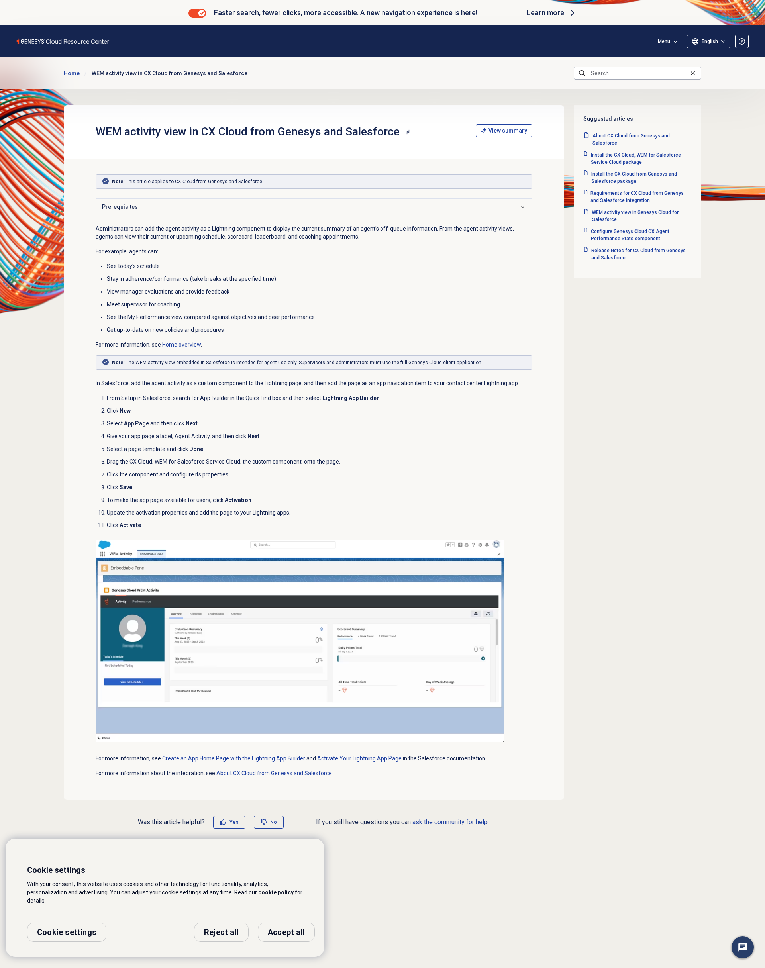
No (273, 822)
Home (72, 73)
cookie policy (276, 892)
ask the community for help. (450, 822)
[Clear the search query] (693, 73)
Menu (664, 41)
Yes (234, 822)
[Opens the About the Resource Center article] (742, 41)
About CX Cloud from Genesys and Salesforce (274, 773)
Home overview (181, 344)
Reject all (221, 932)
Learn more (545, 12)
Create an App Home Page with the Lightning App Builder (233, 758)
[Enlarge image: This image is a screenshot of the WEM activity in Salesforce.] (300, 640)
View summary (507, 130)
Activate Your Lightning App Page (359, 758)
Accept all (286, 932)
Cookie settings (66, 932)
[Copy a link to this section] (408, 131)
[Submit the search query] (582, 73)
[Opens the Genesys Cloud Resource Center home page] (63, 41)
